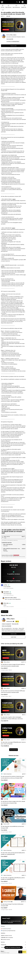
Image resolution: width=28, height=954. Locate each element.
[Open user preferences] (25, 2)
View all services (13, 749)
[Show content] (25, 942)
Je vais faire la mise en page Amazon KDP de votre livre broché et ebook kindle (13, 665)
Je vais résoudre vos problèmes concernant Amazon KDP (12, 827)
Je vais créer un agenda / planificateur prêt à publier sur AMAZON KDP (13, 878)
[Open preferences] (19, 2)
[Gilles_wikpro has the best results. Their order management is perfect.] (13, 621)
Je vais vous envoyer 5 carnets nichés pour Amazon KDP (12, 904)
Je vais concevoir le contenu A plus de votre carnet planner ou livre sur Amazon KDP (12, 777)
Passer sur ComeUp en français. (12, 947)
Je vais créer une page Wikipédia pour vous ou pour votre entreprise (13, 742)
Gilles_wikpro (13, 34)
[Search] (17, 2)
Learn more (13, 637)
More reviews (4, 611)
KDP (3, 9)
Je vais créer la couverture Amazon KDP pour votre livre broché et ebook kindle (13, 691)
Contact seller (13, 45)
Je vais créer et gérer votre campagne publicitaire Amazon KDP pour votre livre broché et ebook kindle (12, 718)
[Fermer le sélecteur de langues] (21, 947)
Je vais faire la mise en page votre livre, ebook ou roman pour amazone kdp (13, 802)
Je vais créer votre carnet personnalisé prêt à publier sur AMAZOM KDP (13, 853)
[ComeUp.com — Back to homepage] (2, 2)
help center (10, 922)
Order (20, 951)
